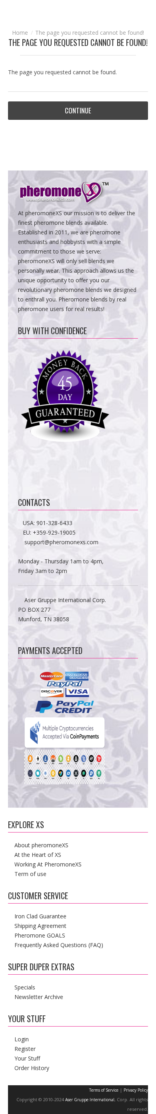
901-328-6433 (54, 523)
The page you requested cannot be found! (89, 32)
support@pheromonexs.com (61, 542)
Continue (78, 110)
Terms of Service (103, 1090)
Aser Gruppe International (89, 1099)
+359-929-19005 (54, 532)
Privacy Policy (136, 1090)
